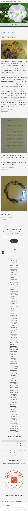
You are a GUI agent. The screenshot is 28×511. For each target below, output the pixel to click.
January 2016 (13, 342)
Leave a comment (4, 111)
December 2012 (13, 406)
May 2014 (13, 377)
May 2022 (13, 299)
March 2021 (13, 305)
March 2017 (13, 332)
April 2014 (13, 378)
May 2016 (13, 341)
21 (7, 450)
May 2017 (13, 329)
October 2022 (13, 293)
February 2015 (13, 361)
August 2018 (13, 318)
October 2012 (13, 409)
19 (24, 448)
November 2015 (13, 346)
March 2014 (13, 380)
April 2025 (13, 263)
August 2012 (13, 412)
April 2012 (13, 419)
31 (17, 452)
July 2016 (13, 337)
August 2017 (13, 325)
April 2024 (13, 274)
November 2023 (13, 282)
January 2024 (13, 279)
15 (10, 448)
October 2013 (13, 389)
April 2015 (13, 358)
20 (4, 450)
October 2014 (13, 368)
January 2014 (13, 383)
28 (7, 452)
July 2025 (13, 260)
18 (20, 448)
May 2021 (13, 303)
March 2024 (13, 276)
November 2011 (13, 428)
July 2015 (13, 353)
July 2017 (13, 327)
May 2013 (13, 397)
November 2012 (13, 407)
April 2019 (13, 310)
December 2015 (13, 344)
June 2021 (13, 301)
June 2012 (13, 416)
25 (20, 450)
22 (10, 450)
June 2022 (13, 298)
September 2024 (13, 269)
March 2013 (13, 401)
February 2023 (13, 289)
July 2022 (13, 296)
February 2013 (13, 402)
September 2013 (13, 390)
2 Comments (3, 219)
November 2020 (13, 306)
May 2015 (13, 356)
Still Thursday (8, 37)
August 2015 (13, 351)
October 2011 (13, 430)
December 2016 (13, 334)
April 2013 (13, 399)
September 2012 (13, 411)
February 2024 (13, 277)
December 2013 (13, 385)
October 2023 (13, 284)
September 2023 (13, 286)
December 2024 (13, 265)
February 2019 (13, 313)
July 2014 (13, 373)
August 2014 (13, 371)
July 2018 (13, 320)
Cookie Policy (7, 505)
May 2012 (13, 418)
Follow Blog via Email (14, 229)
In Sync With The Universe (14, 14)
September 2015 (13, 349)
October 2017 (13, 323)
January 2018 (13, 322)
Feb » (16, 455)
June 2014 (13, 375)
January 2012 (13, 425)
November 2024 (13, 267)
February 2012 (13, 423)
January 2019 (13, 315)
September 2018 (13, 317)
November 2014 (13, 366)
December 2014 (13, 365)
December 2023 (13, 281)
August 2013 (13, 392)
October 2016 (13, 335)
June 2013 (13, 395)
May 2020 (13, 308)
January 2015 (13, 363)
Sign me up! (14, 241)
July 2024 (13, 270)
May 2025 (13, 262)
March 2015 (13, 359)
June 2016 (13, 339)
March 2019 (13, 311)
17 (17, 448)
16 (14, 448)
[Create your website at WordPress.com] (14, 1)
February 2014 (13, 382)
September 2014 (13, 370)
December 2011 (13, 426)
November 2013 (13, 387)
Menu (15, 24)
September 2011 (13, 431)
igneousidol (11, 109)
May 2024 (13, 272)
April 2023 (13, 287)
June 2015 (13, 354)
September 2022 (13, 294)
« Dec (12, 455)
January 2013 (13, 404)
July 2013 (13, 394)
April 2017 (13, 330)
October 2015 (13, 347)
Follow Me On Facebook (14, 495)
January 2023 (13, 291)
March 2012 (13, 421)
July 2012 (13, 414)
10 (17, 445)
